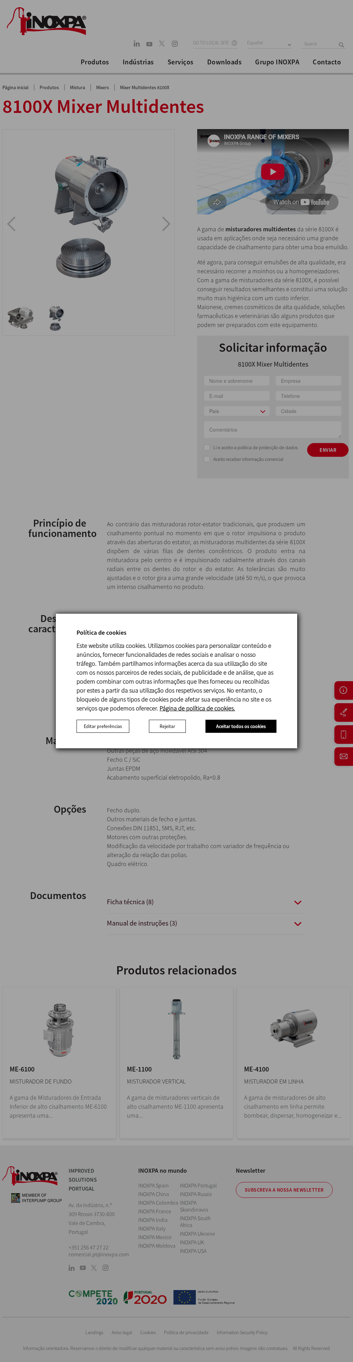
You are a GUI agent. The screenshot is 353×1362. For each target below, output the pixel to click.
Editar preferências (103, 726)
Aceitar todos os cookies (241, 726)
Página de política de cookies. (197, 708)
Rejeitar (167, 726)
